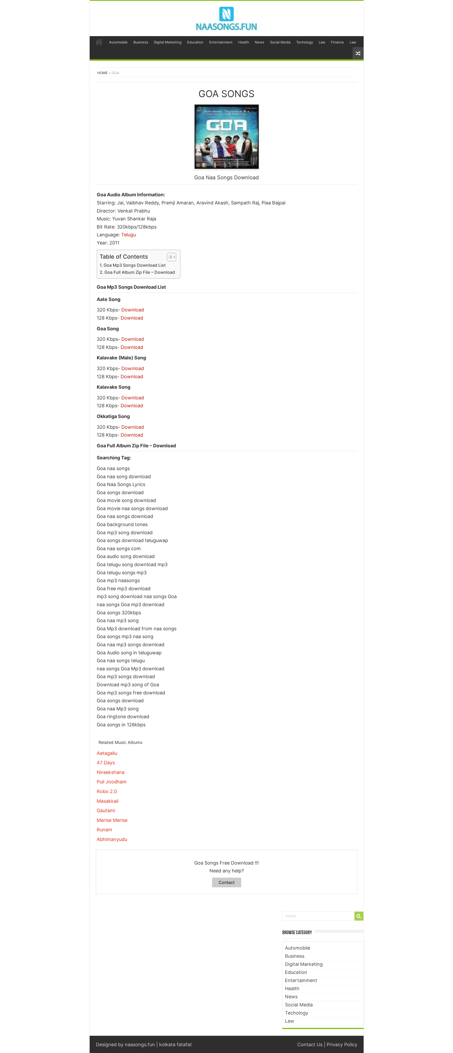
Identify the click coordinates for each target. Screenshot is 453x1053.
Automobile (118, 42)
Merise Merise (112, 820)
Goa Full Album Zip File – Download (139, 272)
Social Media (280, 42)
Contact (227, 882)
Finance (337, 42)
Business (140, 42)
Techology (304, 42)
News (259, 42)
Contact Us (309, 1044)
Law (322, 42)
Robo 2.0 (107, 791)
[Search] (358, 916)
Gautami (106, 810)
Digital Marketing (167, 42)
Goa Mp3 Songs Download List (135, 265)
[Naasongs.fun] (226, 17)
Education (195, 42)
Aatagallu (107, 753)
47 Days (106, 762)
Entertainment (221, 42)
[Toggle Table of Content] (169, 257)
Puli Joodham (112, 781)
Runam (104, 829)
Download (132, 310)
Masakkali (107, 801)
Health (243, 42)
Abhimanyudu (112, 839)
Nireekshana (111, 772)
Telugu (128, 234)
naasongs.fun (140, 1044)
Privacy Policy (342, 1044)
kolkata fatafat (175, 1044)
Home (99, 41)
